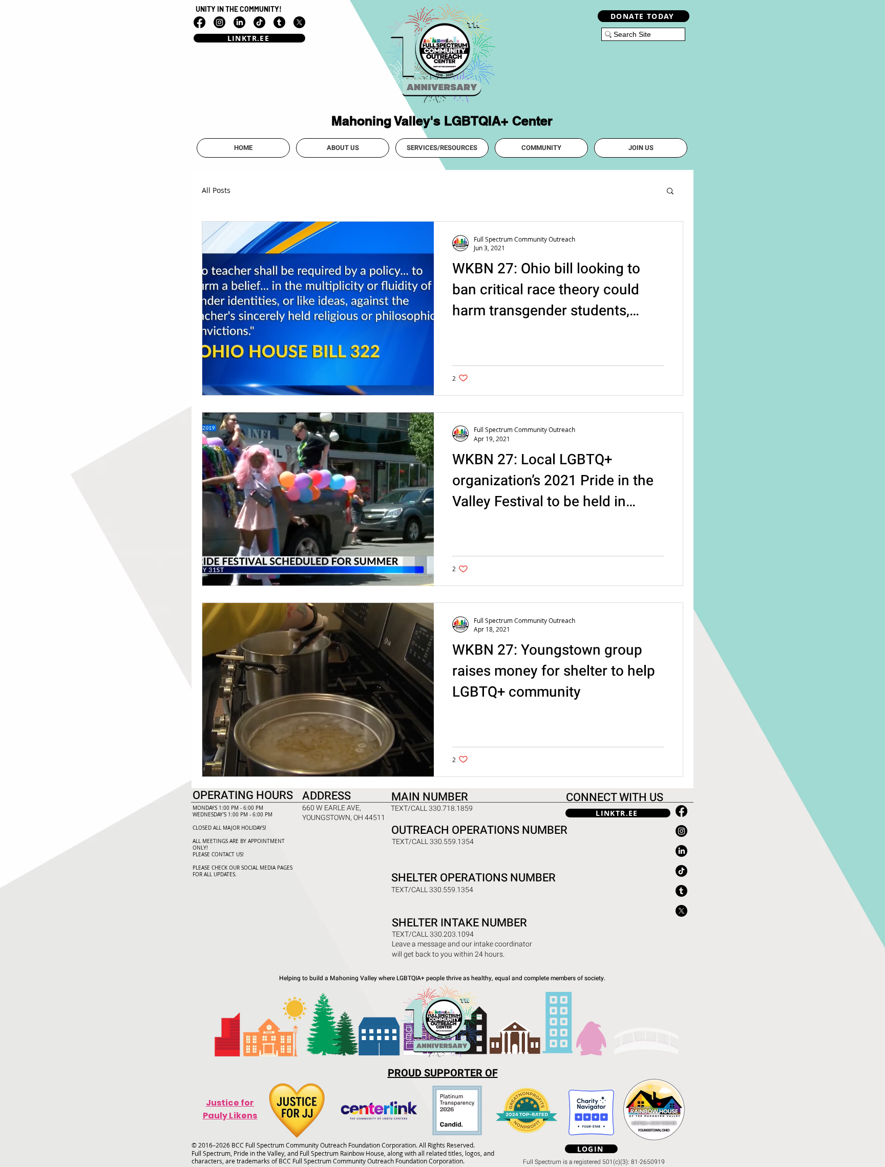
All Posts (216, 190)
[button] (342, 148)
